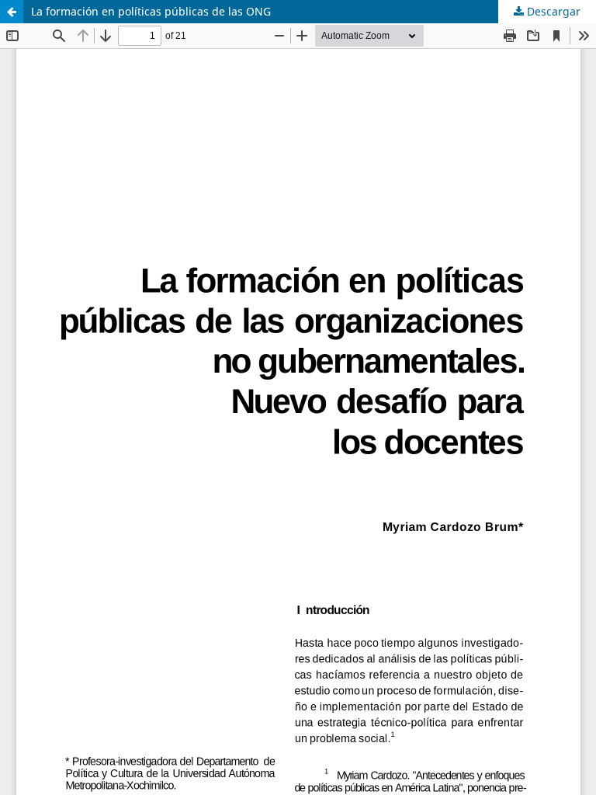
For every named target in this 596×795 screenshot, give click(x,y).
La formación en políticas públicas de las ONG (151, 11)
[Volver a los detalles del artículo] (11, 11)
